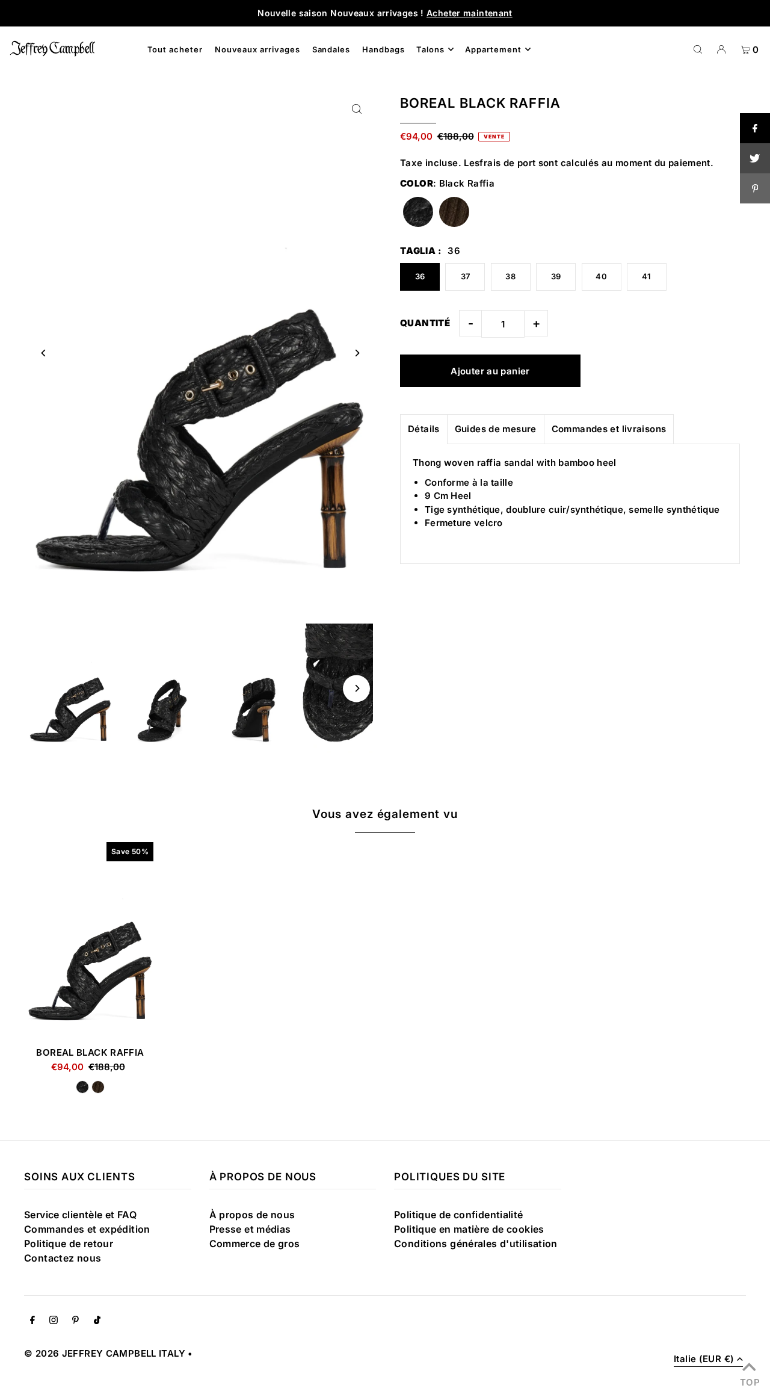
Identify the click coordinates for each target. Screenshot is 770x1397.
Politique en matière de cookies (469, 1229)
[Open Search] (698, 48)
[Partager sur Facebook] (755, 128)
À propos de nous (252, 1215)
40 (601, 276)
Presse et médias (250, 1229)
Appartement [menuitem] (493, 49)
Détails (424, 429)
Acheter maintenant (470, 13)
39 (556, 276)
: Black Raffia (447, 183)
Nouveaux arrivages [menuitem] (258, 49)
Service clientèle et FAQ (80, 1215)
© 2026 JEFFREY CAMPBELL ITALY (104, 1353)
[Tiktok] (97, 1321)
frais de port (507, 163)
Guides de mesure (496, 429)
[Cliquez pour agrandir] (356, 108)
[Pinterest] (75, 1321)
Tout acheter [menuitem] (175, 49)
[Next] (356, 353)
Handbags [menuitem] (383, 49)
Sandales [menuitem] (331, 49)
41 (646, 276)
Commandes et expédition (87, 1229)
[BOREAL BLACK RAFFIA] (90, 938)
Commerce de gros (254, 1243)
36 (420, 276)
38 (510, 276)
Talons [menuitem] (430, 49)
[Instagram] (53, 1321)
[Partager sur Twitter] (755, 158)
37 (465, 276)
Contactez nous (62, 1258)
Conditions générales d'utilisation (476, 1243)
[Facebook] (32, 1321)
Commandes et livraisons (609, 429)
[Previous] (43, 353)
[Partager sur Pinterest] (755, 188)
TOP (749, 1381)
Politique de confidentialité (458, 1215)
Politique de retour (68, 1243)
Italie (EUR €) (704, 1359)
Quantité (425, 323)
